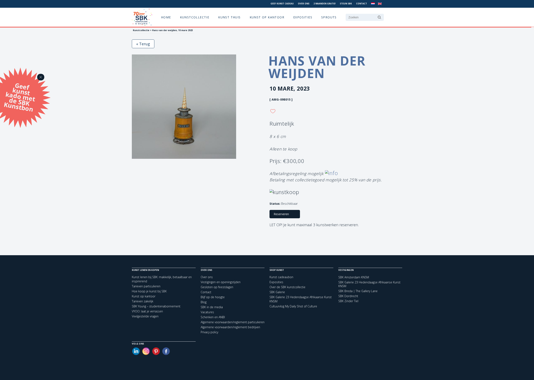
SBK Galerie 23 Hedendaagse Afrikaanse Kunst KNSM (369, 284)
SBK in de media (212, 307)
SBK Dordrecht (348, 296)
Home (166, 17)
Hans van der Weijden (317, 67)
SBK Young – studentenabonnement (156, 306)
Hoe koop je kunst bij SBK (149, 291)
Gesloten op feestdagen (217, 287)
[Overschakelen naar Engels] (380, 3)
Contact (361, 3)
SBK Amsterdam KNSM (353, 277)
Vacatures (207, 312)
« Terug (143, 43)
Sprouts (329, 17)
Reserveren (281, 214)
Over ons (303, 3)
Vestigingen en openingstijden (221, 282)
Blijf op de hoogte (213, 297)
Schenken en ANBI (213, 317)
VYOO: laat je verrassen (147, 311)
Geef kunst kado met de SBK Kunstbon (19, 96)
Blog (204, 302)
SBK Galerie (277, 292)
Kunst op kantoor (267, 17)
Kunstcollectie (194, 17)
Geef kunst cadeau (282, 3)
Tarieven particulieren (146, 286)
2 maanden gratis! (325, 3)
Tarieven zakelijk (142, 301)
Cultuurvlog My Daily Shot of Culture (293, 306)
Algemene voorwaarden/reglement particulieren (232, 322)
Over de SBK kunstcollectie (287, 287)
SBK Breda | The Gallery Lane (358, 291)
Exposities (302, 17)
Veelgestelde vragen (145, 316)
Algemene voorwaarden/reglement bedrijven (230, 327)
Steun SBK (346, 3)
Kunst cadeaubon (281, 277)
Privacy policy (209, 332)
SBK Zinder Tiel (348, 301)
